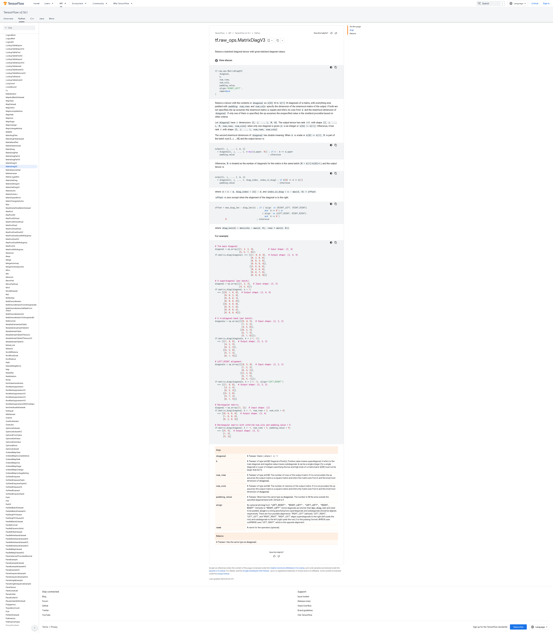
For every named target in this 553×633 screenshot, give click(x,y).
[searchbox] (19, 28)
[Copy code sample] (335, 67)
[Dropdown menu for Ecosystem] (86, 3)
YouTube (46, 615)
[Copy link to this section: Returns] (226, 536)
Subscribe (518, 627)
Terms (45, 627)
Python (21, 18)
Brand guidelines (305, 610)
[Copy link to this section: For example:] (231, 236)
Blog (44, 596)
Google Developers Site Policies (255, 571)
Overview (8, 18)
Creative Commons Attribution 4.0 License (287, 568)
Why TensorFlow (121, 3)
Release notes (304, 601)
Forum (45, 601)
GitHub (534, 3)
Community (98, 3)
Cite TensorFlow (305, 615)
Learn (47, 3)
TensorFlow (220, 33)
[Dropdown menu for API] (66, 3)
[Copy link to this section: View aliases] (235, 60)
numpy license (223, 574)
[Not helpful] (336, 33)
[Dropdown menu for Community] (107, 3)
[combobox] (490, 3)
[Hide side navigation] (35, 628)
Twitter (45, 610)
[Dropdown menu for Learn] (53, 3)
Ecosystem (77, 3)
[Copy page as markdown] (277, 40)
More (51, 18)
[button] (276, 60)
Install (36, 3)
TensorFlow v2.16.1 (15, 12)
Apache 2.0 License (217, 571)
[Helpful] (331, 33)
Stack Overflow (304, 606)
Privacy (54, 627)
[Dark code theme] (331, 67)
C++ (32, 18)
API (61, 3)
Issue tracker (303, 596)
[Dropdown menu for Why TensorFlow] (132, 3)
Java (41, 18)
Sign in (546, 3)
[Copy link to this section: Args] (224, 450)
